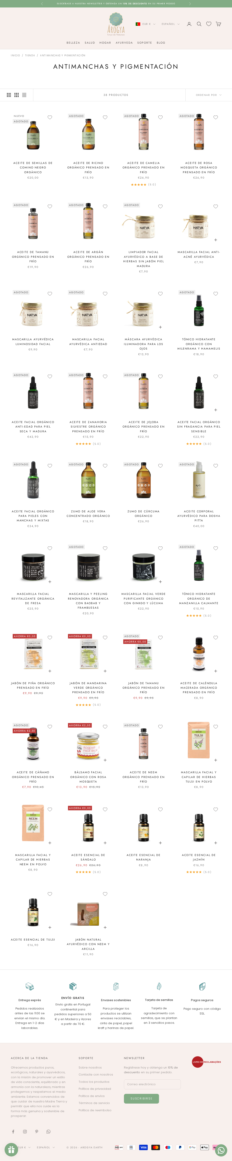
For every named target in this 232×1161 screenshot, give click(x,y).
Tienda (30, 55)
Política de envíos (92, 1096)
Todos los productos (94, 1082)
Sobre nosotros (90, 1067)
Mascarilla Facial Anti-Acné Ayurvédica (199, 254)
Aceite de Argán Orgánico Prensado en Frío (88, 256)
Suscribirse (141, 1098)
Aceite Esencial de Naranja (144, 857)
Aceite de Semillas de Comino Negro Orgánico (33, 167)
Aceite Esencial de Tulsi (33, 940)
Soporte (144, 43)
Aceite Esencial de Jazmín (199, 857)
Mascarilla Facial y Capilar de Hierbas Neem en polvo (33, 859)
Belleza (73, 43)
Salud (90, 43)
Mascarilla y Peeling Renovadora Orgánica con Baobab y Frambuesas (88, 601)
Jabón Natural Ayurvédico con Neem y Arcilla (88, 944)
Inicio (15, 55)
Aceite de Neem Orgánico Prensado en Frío (144, 777)
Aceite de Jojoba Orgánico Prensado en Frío (144, 426)
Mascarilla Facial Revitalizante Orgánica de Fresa (33, 598)
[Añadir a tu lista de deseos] (49, 117)
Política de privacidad (95, 1089)
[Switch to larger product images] (9, 95)
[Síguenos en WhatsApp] (48, 1131)
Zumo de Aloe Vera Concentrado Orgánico (88, 513)
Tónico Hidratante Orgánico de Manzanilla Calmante (198, 598)
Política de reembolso (95, 1110)
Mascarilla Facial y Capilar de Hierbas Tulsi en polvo (199, 777)
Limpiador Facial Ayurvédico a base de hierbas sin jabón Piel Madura (143, 259)
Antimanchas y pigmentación (63, 55)
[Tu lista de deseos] (208, 23)
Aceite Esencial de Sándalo (88, 857)
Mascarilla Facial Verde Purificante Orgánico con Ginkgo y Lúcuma (143, 598)
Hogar (105, 43)
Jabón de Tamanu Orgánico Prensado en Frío (144, 688)
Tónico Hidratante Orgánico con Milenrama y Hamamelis (198, 344)
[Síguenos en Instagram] (25, 1131)
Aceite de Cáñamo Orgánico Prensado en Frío (33, 777)
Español (168, 24)
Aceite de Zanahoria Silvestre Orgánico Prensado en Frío (88, 426)
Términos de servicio (94, 1103)
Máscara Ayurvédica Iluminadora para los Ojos (143, 344)
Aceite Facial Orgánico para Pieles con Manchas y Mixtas (33, 516)
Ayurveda (124, 43)
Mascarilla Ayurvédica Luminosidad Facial (33, 341)
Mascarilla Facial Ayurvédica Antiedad (88, 341)
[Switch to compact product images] (24, 95)
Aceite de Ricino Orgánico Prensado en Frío (88, 167)
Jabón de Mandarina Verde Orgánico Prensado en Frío (88, 688)
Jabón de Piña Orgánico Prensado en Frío (33, 685)
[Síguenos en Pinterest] (36, 1131)
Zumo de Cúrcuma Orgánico (144, 513)
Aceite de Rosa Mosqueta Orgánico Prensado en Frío (199, 167)
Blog (161, 43)
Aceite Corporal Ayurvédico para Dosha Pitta (198, 516)
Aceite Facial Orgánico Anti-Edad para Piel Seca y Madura (33, 426)
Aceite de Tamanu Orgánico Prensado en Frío (33, 256)
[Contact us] (221, 1150)
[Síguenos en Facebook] (13, 1131)
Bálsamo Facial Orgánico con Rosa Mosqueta (88, 777)
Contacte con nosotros (96, 1074)
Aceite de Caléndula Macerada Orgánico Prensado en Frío (199, 688)
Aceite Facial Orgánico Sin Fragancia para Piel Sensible (199, 426)
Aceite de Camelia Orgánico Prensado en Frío (144, 167)
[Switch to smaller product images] (16, 95)
